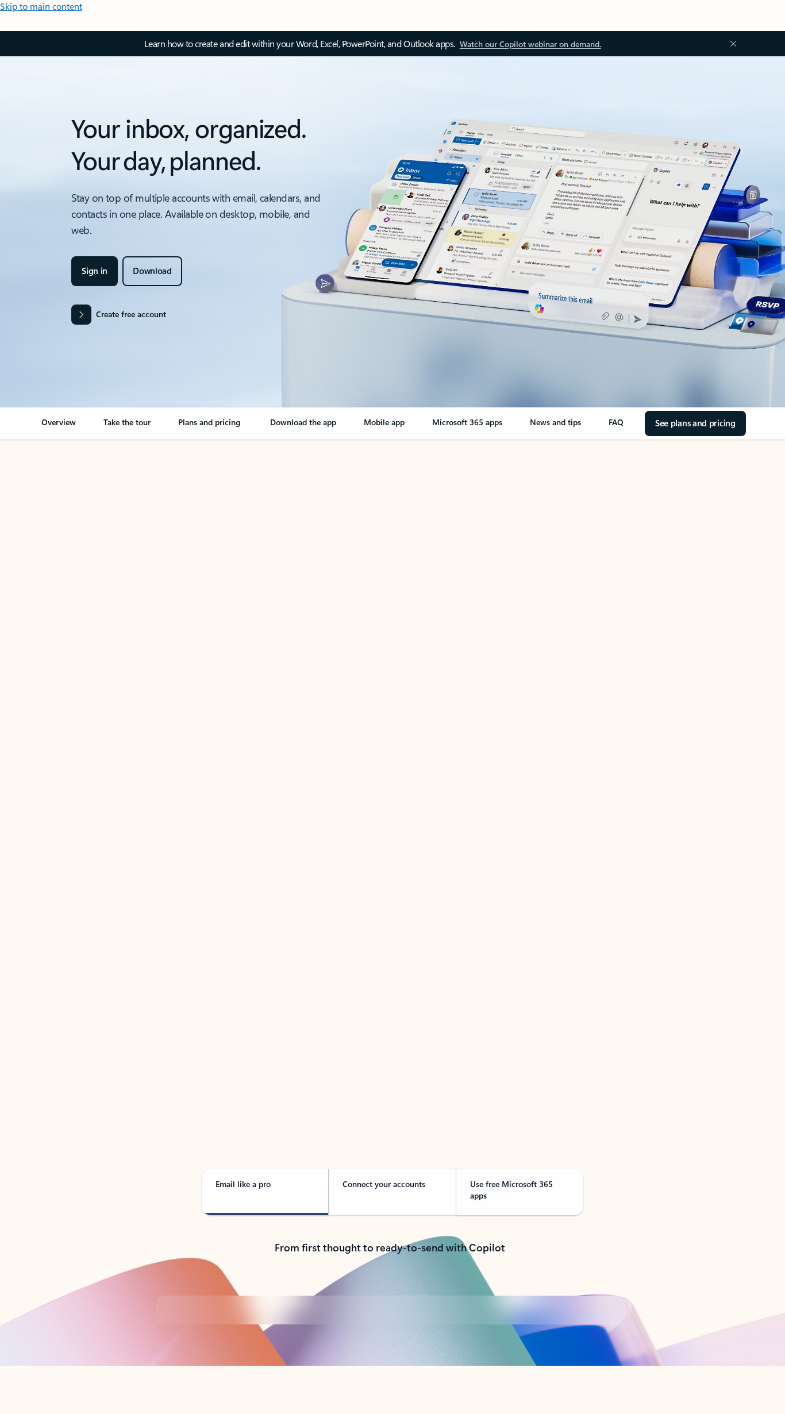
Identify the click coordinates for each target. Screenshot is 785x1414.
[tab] (75, 556)
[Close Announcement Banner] (730, 44)
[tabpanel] (390, 768)
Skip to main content (41, 6)
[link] (58, 427)
